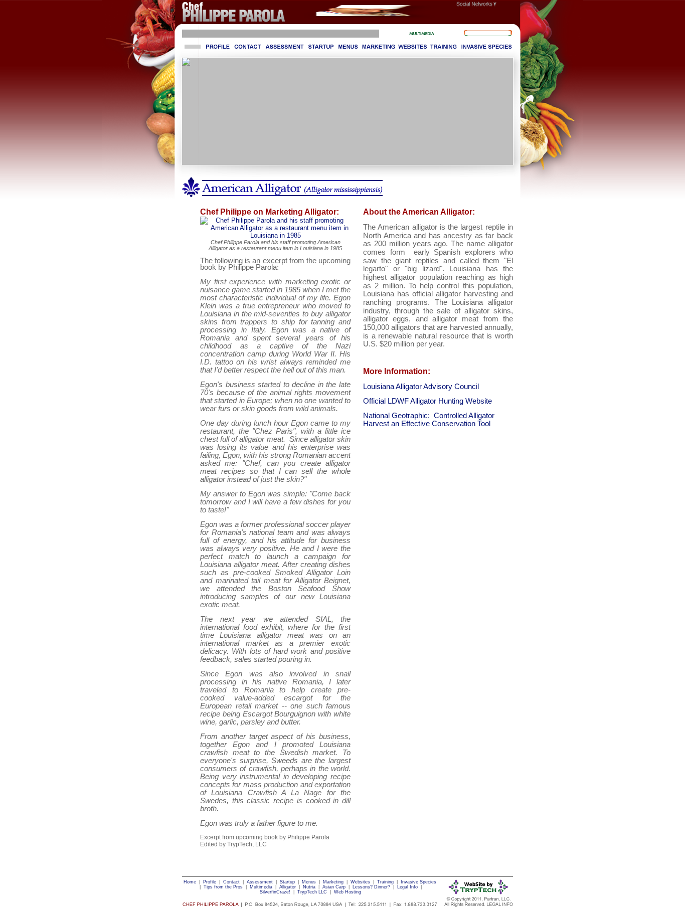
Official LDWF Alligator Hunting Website (427, 401)
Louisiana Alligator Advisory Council (421, 387)
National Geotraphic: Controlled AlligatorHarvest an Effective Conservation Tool (428, 420)
